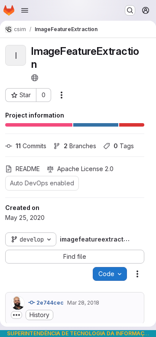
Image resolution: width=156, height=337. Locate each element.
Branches (80, 145)
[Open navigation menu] (25, 10)
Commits (31, 145)
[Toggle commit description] (16, 315)
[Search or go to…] (130, 10)
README (28, 168)
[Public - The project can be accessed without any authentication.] (34, 77)
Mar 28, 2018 (83, 302)
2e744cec (49, 302)
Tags (124, 145)
